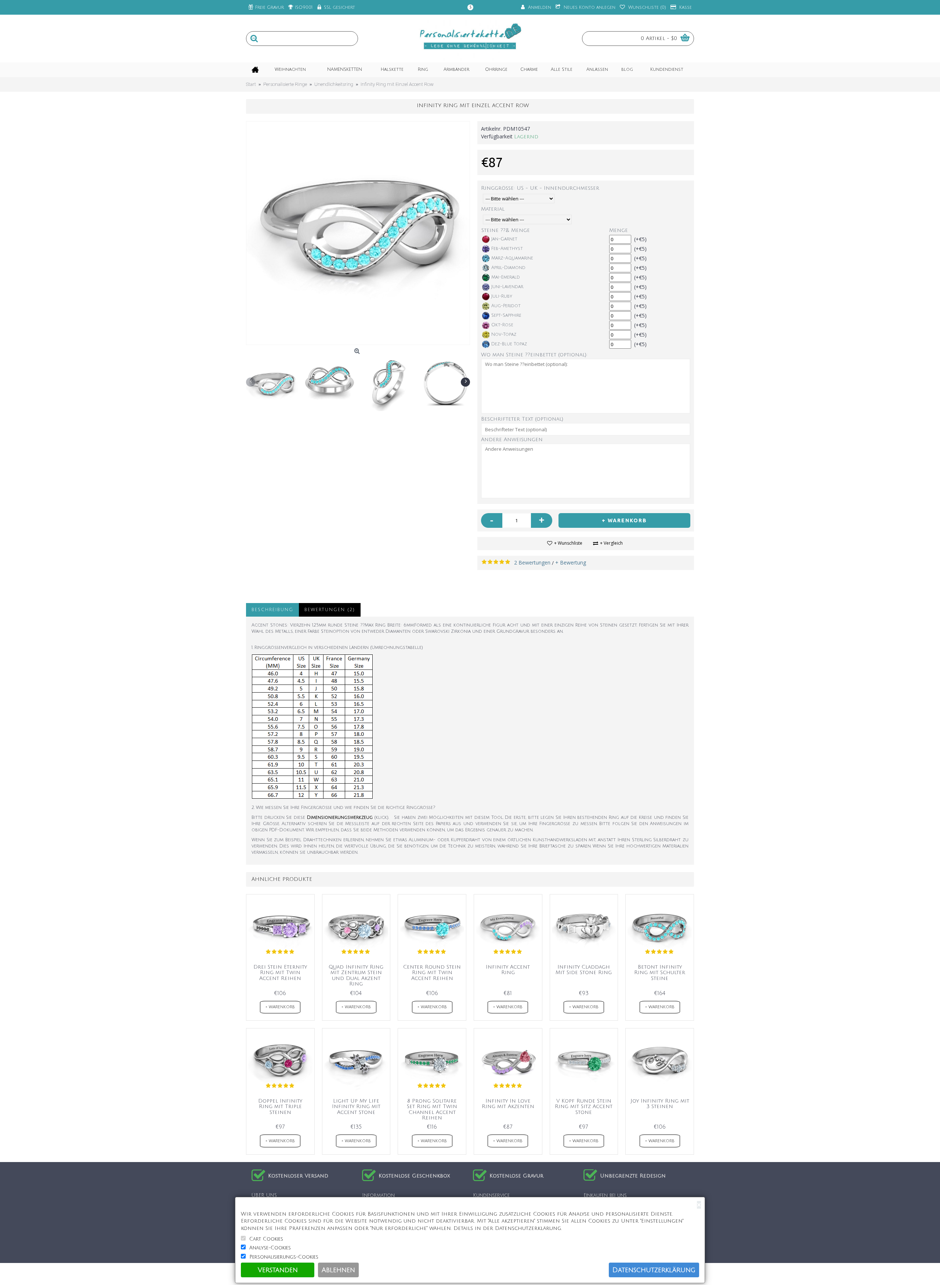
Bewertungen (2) (329, 609)
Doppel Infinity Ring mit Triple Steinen (280, 1106)
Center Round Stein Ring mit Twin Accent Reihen (432, 972)
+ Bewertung (570, 562)
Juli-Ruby (501, 296)
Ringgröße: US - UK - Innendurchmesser (540, 188)
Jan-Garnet (504, 239)
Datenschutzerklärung (653, 1270)
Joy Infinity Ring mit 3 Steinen (659, 1103)
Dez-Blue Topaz (509, 344)
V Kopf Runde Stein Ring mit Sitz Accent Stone (583, 1106)
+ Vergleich (611, 543)
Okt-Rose (502, 325)
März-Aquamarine (512, 258)
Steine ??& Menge (505, 230)
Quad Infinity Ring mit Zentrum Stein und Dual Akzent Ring (356, 975)
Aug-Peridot (506, 306)
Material (493, 209)
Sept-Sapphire (506, 315)
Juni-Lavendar (507, 286)
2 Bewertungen (532, 562)
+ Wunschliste (568, 543)
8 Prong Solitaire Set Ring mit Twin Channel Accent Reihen (432, 1109)
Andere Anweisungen (512, 439)
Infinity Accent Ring (508, 969)
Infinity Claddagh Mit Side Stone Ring (584, 969)
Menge (618, 230)
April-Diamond (508, 267)
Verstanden (278, 1270)
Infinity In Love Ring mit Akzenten (508, 1103)
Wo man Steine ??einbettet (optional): (534, 354)
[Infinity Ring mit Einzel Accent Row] (358, 233)
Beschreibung (272, 609)
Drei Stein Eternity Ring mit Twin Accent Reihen (280, 972)
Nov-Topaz (503, 334)
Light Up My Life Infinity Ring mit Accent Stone (356, 1106)
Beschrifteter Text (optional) (522, 419)
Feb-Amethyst (507, 248)
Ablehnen (338, 1270)
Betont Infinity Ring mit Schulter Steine (659, 972)
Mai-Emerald (505, 277)
